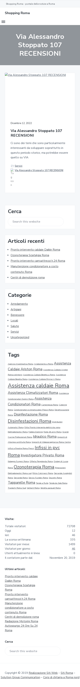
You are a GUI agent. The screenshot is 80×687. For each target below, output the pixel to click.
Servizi (18, 166)
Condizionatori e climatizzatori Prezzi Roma (34, 409)
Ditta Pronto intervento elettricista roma (42, 427)
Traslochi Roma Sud (17, 488)
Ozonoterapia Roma (34, 467)
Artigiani (16, 309)
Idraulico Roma (45, 436)
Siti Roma (67, 673)
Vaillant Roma (33, 488)
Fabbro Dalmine (35, 431)
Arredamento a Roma (43, 364)
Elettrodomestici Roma (18, 431)
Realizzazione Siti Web (43, 673)
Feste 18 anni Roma (53, 431)
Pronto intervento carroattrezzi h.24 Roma (38, 261)
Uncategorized (20, 337)
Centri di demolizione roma (28, 277)
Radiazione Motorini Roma (21, 621)
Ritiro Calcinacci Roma (42, 473)
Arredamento (19, 304)
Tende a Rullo (42, 483)
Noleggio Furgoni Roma (18, 461)
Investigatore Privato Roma (42, 455)
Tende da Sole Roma (58, 483)
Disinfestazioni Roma (29, 421)
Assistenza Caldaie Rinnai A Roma (44, 379)
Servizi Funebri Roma (38, 477)
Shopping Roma (17, 13)
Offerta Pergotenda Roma (41, 461)
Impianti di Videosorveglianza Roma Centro (51, 442)
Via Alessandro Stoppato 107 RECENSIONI (36, 133)
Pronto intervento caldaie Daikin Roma (35, 250)
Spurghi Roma (55, 477)
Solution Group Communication (20, 677)
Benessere (17, 315)
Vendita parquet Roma (50, 488)
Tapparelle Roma (21, 482)
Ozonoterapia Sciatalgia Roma (30, 255)
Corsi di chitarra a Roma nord (61, 677)
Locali (14, 320)
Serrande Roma (21, 477)
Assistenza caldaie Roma (38, 385)
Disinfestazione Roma (31, 414)
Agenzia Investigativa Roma (20, 364)
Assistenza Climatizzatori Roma (33, 392)
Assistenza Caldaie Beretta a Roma (39, 374)
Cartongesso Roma (49, 404)
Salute (15, 326)
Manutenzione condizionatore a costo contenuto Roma (19, 607)
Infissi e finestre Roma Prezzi (21, 448)
